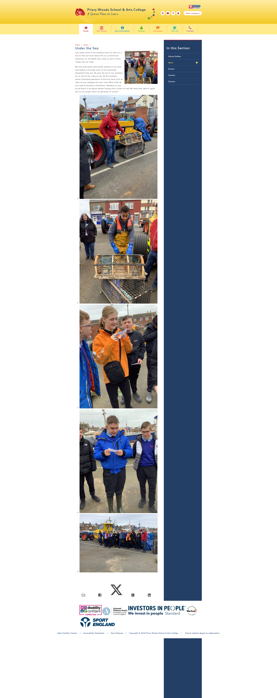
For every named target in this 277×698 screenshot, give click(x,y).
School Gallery (174, 56)
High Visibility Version (67, 633)
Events (171, 69)
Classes (171, 81)
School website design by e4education (202, 633)
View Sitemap (117, 633)
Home (77, 45)
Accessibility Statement (93, 633)
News (170, 62)
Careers (171, 75)
